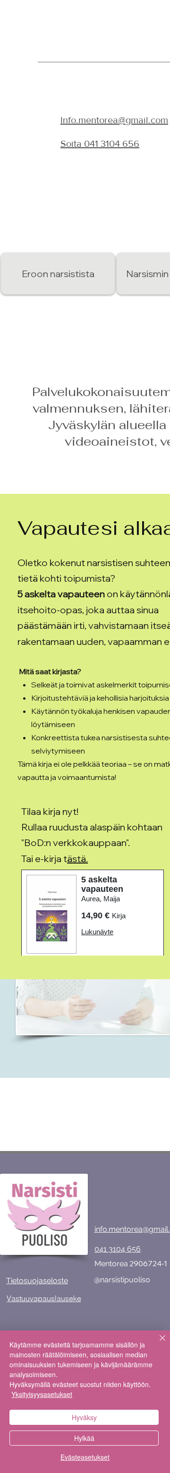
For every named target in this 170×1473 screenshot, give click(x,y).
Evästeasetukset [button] (85, 1457)
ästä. (77, 858)
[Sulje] (156, 1343)
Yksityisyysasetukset (41, 1394)
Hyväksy (84, 1417)
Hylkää (84, 1438)
